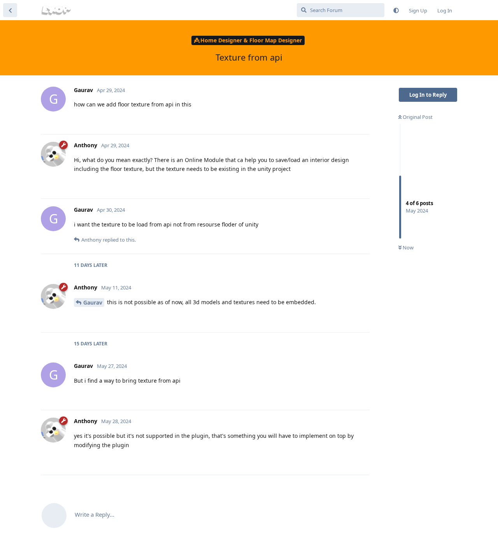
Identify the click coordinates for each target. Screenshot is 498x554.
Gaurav (92, 302)
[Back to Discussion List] (10, 10)
